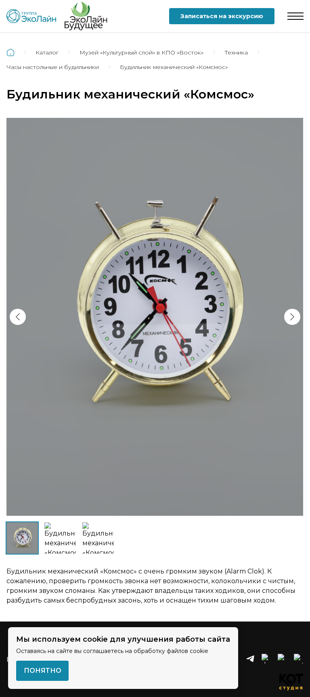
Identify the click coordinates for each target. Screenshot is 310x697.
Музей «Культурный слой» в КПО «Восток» (141, 52)
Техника (236, 52)
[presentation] (18, 317)
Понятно (42, 670)
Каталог (47, 52)
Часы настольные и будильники (52, 67)
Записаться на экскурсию (221, 16)
